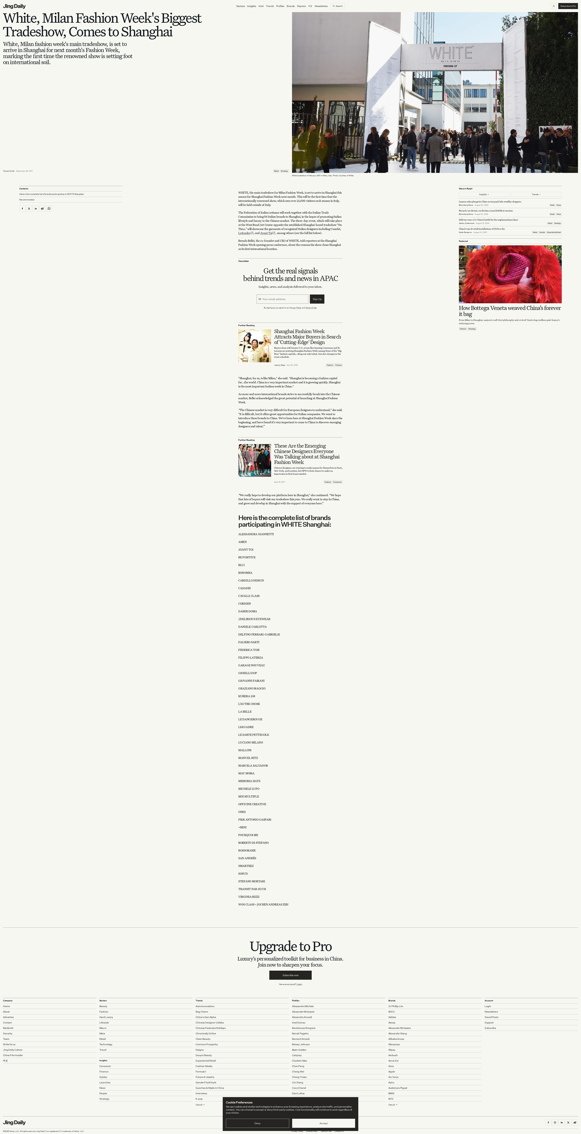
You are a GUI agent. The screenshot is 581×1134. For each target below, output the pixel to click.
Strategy (284, 171)
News (559, 205)
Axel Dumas (298, 1022)
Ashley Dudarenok (466, 223)
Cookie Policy (311, 1131)
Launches (104, 1082)
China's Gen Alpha (206, 1017)
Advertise (8, 1017)
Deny (257, 1123)
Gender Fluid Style (206, 1082)
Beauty (103, 1006)
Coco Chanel (299, 1087)
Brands (291, 6)
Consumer (337, 482)
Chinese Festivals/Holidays (211, 1027)
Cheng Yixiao (299, 1076)
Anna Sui (393, 1060)
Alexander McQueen (303, 1011)
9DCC (391, 1011)
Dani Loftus (298, 1093)
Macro (102, 1027)
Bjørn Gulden (299, 1049)
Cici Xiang (297, 1082)
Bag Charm (202, 1011)
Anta (391, 1066)
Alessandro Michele (303, 1006)
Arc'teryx (393, 1076)
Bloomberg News (466, 205)
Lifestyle (104, 1022)
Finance (338, 365)
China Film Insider (13, 1055)
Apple (391, 1071)
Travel (102, 1049)
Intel (261, 6)
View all (391, 1104)
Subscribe (490, 1027)
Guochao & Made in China (210, 1087)
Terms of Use (311, 308)
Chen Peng (298, 1066)
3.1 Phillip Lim (395, 1006)
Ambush (393, 1055)
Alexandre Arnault (302, 1017)
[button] (554, 6)
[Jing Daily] (14, 6)
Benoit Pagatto (300, 1033)
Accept (324, 1123)
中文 (5, 1060)
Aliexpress (394, 1044)
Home (6, 1006)
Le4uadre (244, 233)
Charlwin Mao (299, 1060)
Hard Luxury (106, 1017)
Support (489, 1022)
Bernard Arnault (301, 1038)
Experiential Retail (554, 232)
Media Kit (8, 1027)
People (103, 1093)
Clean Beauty (203, 1038)
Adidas (392, 1017)
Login (299, 984)
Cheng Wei (298, 1071)
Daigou (200, 1049)
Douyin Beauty (204, 1055)
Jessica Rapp (279, 365)
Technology (105, 1044)
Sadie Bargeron (465, 232)
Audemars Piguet (397, 1087)
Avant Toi (266, 233)
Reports (301, 6)
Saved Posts (491, 1017)
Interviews (201, 1093)
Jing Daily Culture (12, 1049)
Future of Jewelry (205, 1076)
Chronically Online (206, 1033)
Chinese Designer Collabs (210, 1022)
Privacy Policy (295, 308)
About (6, 1011)
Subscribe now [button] (291, 975)
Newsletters (321, 6)
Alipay (391, 1049)
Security (7, 1033)
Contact (7, 1022)
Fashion (330, 365)
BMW (391, 1093)
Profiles (280, 6)
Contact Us (339, 1131)
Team (6, 1038)
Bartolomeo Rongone (303, 1027)
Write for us (9, 1044)
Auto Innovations (205, 1006)
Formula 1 (201, 1071)
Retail (276, 171)
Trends (270, 6)
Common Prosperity (207, 1044)
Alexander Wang (397, 1033)
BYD (391, 1098)
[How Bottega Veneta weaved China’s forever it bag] (510, 274)
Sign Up (317, 299)
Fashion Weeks (204, 1066)
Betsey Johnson (301, 1044)
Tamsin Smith (9, 171)
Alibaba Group (396, 1038)
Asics (391, 1082)
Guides (542, 232)
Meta (102, 1033)
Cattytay (297, 1055)
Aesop (391, 1022)
